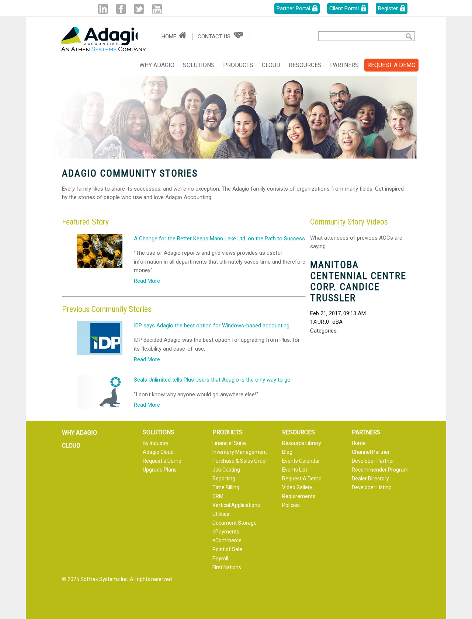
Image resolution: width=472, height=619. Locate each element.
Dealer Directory (370, 478)
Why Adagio (156, 65)
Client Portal (344, 8)
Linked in (102, 9)
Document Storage (234, 523)
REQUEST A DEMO (391, 65)
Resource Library (301, 443)
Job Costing (226, 470)
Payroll (220, 558)
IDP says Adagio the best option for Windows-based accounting (211, 326)
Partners (344, 65)
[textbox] (356, 36)
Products (238, 65)
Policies (291, 505)
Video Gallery (297, 487)
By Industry (156, 443)
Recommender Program (380, 470)
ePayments (225, 532)
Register (388, 8)
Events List (294, 470)
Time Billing (225, 487)
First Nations (226, 567)
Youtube (157, 9)
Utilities (220, 514)
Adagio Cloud (158, 452)
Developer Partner (373, 461)
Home (169, 36)
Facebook (120, 9)
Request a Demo (162, 461)
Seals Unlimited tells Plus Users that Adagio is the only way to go (212, 380)
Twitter (138, 9)
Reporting (223, 478)
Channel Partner (371, 452)
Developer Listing (372, 487)
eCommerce (227, 540)
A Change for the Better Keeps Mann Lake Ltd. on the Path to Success (219, 239)
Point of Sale (227, 549)
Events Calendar (301, 461)
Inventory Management (239, 452)
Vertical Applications (236, 505)
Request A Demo (302, 478)
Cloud (271, 65)
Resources (305, 65)
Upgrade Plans (160, 470)
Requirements (298, 496)
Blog (287, 452)
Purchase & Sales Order (239, 461)
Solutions (199, 65)
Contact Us (214, 36)
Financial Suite (229, 443)
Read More (147, 281)
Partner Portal (293, 8)
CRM (217, 496)
